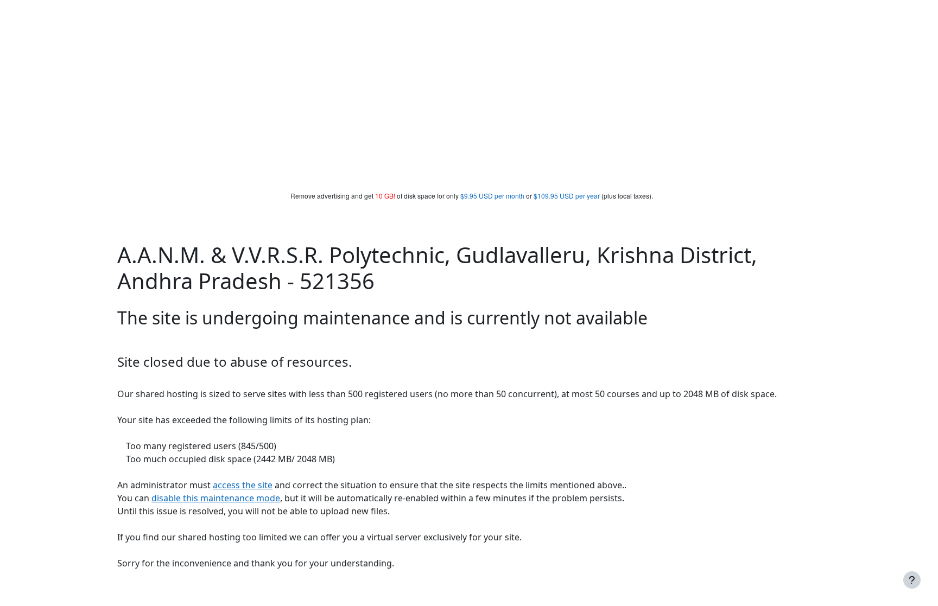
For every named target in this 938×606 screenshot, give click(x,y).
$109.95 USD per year (567, 195)
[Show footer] (912, 580)
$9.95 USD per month (492, 195)
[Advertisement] (469, 110)
